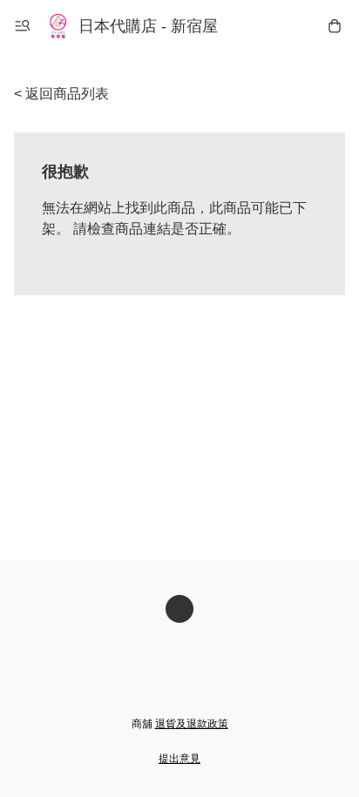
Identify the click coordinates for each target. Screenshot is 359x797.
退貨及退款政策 (191, 724)
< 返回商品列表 (61, 93)
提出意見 (179, 759)
